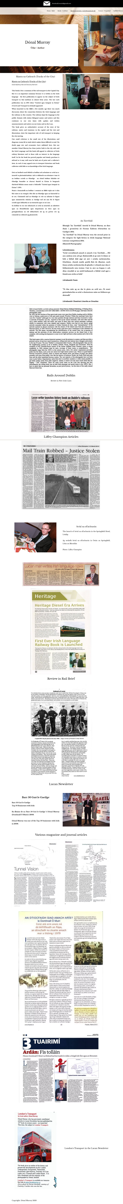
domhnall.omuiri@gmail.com (61, 3)
